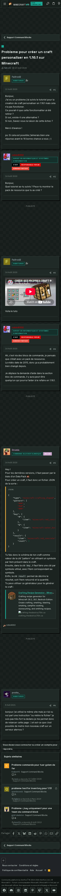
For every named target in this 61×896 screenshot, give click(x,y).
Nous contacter (9, 865)
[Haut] (45, 870)
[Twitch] (39, 890)
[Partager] (50, 89)
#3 (54, 273)
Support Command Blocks (32, 772)
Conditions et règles (28, 865)
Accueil (39, 870)
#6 (54, 705)
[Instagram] (18, 890)
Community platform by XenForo (25, 880)
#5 (54, 463)
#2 (54, 176)
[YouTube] (54, 890)
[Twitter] (46, 890)
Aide (32, 870)
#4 (54, 349)
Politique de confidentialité (15, 870)
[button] (4, 4)
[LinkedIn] (25, 890)
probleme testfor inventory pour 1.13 (32, 788)
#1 (54, 90)
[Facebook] (4, 890)
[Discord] (11, 890)
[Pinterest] (32, 890)
